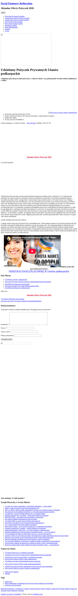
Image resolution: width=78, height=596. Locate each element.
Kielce (43, 589)
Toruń (9, 590)
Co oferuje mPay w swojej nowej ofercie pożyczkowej (22, 521)
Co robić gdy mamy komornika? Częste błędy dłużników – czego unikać (28, 506)
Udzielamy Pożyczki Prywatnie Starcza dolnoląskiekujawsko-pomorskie (28, 555)
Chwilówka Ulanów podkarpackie (16, 279)
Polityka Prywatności (11, 572)
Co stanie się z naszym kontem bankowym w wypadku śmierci (25, 514)
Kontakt (7, 29)
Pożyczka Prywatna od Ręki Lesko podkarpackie (20, 559)
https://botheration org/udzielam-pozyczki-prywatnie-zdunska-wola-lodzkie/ (29, 583)
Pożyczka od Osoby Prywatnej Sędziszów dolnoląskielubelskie (21, 301)
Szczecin (3, 590)
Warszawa (14, 590)
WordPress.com (37, 594)
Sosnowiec (73, 589)
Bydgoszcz (10, 589)
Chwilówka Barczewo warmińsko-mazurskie (19, 553)
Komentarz (5, 324)
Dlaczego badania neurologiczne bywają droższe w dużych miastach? (27, 539)
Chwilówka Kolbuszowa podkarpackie (17, 288)
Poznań (62, 589)
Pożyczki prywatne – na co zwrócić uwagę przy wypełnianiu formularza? (28, 526)
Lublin (53, 589)
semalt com (8, 581)
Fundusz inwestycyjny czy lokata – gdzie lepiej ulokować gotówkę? (27, 515)
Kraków (48, 589)
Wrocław (21, 590)
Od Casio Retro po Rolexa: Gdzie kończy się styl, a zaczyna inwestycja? (28, 534)
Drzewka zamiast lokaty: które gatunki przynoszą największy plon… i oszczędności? (32, 545)
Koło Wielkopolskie (11, 27)
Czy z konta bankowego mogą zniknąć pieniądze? (21, 525)
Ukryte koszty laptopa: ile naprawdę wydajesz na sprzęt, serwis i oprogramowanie (31, 543)
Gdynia (31, 589)
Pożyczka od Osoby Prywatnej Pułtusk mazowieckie (22, 286)
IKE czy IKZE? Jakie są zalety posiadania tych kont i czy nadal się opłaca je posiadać (32, 510)
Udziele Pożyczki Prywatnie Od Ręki (17, 20)
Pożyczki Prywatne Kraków (14, 23)
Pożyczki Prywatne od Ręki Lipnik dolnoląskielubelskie (23, 564)
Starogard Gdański (11, 25)
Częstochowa (19, 589)
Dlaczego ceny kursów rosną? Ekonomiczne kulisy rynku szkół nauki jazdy (29, 537)
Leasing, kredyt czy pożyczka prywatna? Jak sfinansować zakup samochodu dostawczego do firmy (37, 536)
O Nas (7, 31)
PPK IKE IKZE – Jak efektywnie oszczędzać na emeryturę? (24, 517)
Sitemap (7, 573)
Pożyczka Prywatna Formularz (15, 16)
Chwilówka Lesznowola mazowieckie (17, 284)
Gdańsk (26, 589)
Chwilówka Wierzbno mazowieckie (12, 299)
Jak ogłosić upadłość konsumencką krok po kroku (21, 519)
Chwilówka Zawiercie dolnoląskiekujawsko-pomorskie (22, 561)
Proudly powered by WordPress (11, 594)
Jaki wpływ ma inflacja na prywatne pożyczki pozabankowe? (24, 523)
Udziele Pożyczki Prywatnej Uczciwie (17, 18)
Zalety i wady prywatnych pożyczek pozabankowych (22, 508)
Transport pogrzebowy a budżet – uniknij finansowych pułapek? (25, 528)
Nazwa (4, 328)
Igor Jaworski (31, 123)
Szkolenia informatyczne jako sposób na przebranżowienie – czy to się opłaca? (30, 532)
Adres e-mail (5, 332)
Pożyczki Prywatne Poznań (13, 22)
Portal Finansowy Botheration (16, 3)
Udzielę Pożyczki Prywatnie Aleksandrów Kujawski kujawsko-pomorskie (28, 566)
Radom (67, 589)
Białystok (4, 589)
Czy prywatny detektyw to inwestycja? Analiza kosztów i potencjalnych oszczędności (32, 541)
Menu (3, 12)
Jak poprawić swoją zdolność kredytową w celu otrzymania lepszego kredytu (29, 512)
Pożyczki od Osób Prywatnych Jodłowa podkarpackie (22, 568)
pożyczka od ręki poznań (13, 585)
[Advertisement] (39, 97)
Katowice (37, 589)
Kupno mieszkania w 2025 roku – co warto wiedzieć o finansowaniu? (27, 530)
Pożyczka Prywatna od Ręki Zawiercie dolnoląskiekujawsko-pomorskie (28, 282)
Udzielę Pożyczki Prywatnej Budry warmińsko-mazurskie (23, 557)
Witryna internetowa (7, 335)
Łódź (57, 589)
